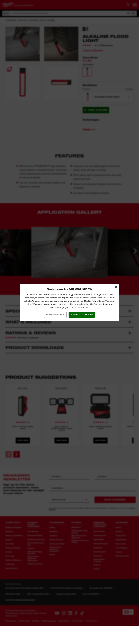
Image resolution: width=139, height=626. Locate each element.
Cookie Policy (90, 301)
